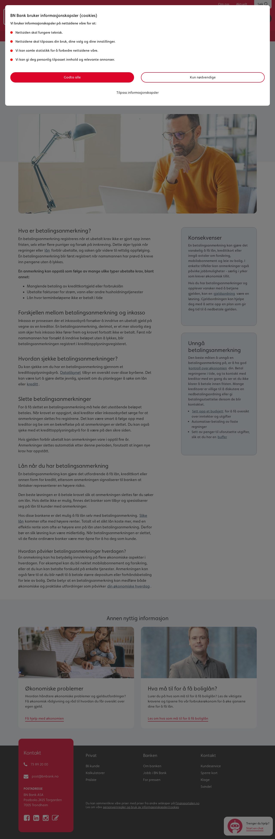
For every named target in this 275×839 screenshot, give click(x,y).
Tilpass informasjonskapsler (137, 92)
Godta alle (72, 77)
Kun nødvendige (203, 77)
